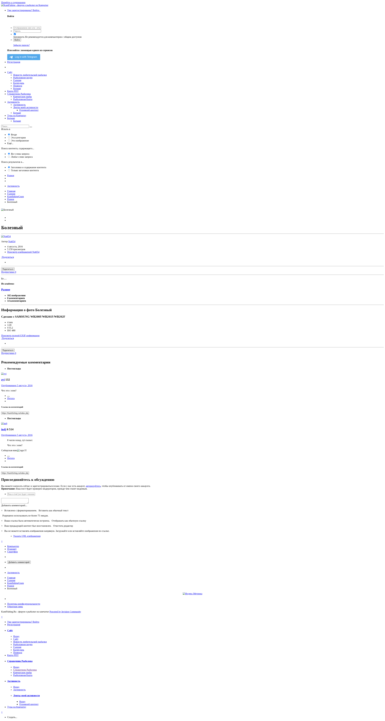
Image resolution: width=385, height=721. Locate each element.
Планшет (12, 549)
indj (3, 429)
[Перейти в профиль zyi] (3, 373)
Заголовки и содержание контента (28, 167)
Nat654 (11, 241)
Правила (17, 85)
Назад (16, 636)
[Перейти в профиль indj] (4, 423)
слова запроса (20, 154)
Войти (17, 40)
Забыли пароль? (21, 45)
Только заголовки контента (25, 170)
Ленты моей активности (25, 107)
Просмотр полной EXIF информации (20, 335)
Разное (5, 289)
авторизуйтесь (93, 486)
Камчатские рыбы (22, 96)
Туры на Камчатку (16, 115)
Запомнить (18, 37)
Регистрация (13, 62)
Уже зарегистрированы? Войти (23, 10)
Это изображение (20, 140)
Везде (14, 134)
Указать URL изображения (26, 536)
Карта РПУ (13, 91)
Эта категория (18, 137)
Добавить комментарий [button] (18, 562)
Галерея (17, 80)
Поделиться (7, 257)
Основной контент (28, 110)
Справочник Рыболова (19, 94)
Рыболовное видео (22, 77)
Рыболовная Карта (22, 99)
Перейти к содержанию (13, 2)
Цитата (11, 398)
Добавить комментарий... (14, 505)
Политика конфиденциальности (23, 604)
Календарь (18, 83)
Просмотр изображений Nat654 (23, 252)
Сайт (9, 72)
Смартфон (12, 551)
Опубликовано (16, 385)
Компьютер (13, 546)
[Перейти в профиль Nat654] (6, 236)
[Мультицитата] (8, 396)
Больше (17, 88)
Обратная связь (15, 606)
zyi (3, 379)
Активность (13, 102)
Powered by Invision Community (65, 611)
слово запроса (22, 157)
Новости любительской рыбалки (30, 75)
